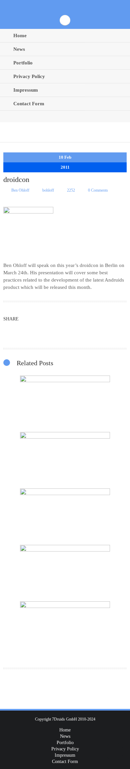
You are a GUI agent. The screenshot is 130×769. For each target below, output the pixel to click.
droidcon (90, 265)
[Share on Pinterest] (25, 330)
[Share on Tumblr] (40, 330)
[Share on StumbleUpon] (55, 330)
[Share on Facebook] (85, 330)
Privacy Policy (29, 76)
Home (20, 35)
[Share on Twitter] (10, 330)
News (19, 49)
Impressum (25, 90)
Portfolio (23, 62)
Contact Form (28, 103)
